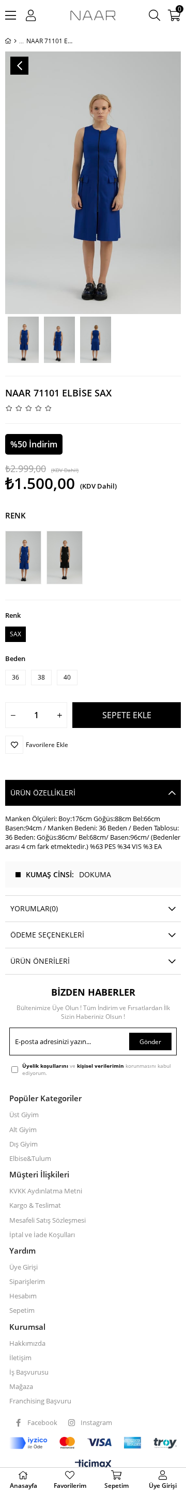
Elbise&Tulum (30, 1158)
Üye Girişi (23, 1267)
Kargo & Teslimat (35, 1205)
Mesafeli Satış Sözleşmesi (47, 1220)
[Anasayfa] (15, 41)
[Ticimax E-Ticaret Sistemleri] (93, 1465)
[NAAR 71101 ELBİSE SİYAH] (67, 557)
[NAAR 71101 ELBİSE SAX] (26, 557)
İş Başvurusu (29, 1372)
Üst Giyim (24, 1114)
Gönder (150, 1041)
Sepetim (22, 1310)
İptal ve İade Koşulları (42, 1234)
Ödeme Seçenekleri (47, 935)
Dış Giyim (23, 1144)
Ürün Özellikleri (42, 792)
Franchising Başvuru (40, 1400)
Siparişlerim (27, 1281)
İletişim (20, 1357)
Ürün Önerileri (40, 961)
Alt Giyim (23, 1129)
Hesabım (23, 1295)
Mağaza (21, 1386)
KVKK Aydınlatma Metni (45, 1190)
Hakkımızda (27, 1343)
